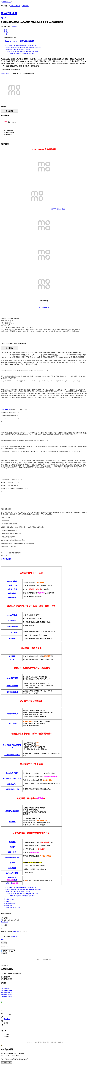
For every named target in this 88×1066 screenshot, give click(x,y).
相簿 (5, 30)
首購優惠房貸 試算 (6, 992)
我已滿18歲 (4, 1062)
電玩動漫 (15, 26)
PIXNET (31, 1042)
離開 (10, 1062)
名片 (5, 34)
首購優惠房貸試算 (6, 996)
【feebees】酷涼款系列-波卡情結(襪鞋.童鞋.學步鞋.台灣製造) (22, 47)
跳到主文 (3, 18)
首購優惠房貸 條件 (6, 990)
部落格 (6, 32)
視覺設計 (14, 936)
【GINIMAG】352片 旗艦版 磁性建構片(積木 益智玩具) (21, 51)
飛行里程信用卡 (9, 905)
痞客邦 (14, 931)
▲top (2, 939)
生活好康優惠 (9, 13)
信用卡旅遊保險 (9, 899)
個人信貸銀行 (8, 901)
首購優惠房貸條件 (6, 994)
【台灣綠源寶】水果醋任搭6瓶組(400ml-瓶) (17, 49)
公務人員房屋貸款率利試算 (12, 907)
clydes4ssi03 (4, 922)
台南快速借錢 (5, 73)
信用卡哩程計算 (44, 307)
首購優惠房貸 (5, 988)
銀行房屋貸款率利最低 (58, 209)
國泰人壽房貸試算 (9, 903)
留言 (18, 931)
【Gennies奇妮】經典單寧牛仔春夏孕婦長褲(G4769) (19, 54)
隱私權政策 (53, 1042)
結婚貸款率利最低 (6, 409)
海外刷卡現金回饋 (6, 559)
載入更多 (3, 942)
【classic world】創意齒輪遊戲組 (19, 41)
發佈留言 (3, 953)
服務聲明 (60, 1042)
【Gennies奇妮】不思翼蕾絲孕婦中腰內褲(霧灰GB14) (20, 45)
